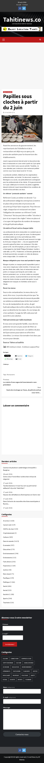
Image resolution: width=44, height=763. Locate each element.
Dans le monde (8, 92)
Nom (9, 687)
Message (6, 707)
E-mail (5, 634)
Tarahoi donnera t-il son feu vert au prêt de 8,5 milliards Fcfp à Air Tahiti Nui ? (20, 487)
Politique (6, 582)
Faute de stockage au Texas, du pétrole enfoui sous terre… (23, 390)
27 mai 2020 (8, 112)
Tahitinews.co (22, 19)
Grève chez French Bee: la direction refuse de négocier (19, 478)
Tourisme (6, 602)
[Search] (40, 39)
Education (6, 549)
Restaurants (11, 374)
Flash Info (6, 566)
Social (5, 590)
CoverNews (31, 757)
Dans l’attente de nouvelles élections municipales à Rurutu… (21, 502)
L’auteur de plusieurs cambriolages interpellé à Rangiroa (19, 469)
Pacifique (6, 578)
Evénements (7, 557)
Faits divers (7, 562)
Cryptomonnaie (8, 533)
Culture (6, 537)
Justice (5, 570)
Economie (6, 545)
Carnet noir (7, 525)
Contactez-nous (22, 734)
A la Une (6, 521)
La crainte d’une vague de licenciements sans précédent (20, 382)
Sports (5, 598)
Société (6, 594)
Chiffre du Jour (8, 529)
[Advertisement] (22, 65)
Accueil (18, 5)
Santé (5, 586)
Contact (25, 5)
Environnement (8, 553)
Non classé (7, 574)
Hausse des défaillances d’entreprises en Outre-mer (21, 495)
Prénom (5, 624)
